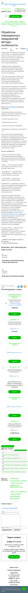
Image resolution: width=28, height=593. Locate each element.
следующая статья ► (20, 450)
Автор (2, 511)
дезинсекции (14, 214)
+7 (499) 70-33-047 (14, 582)
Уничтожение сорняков (18, 481)
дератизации (18, 212)
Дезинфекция (15, 496)
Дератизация (16, 494)
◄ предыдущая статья (7, 446)
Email (2, 513)
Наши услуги (14, 567)
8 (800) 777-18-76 (14, 578)
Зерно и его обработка (18, 491)
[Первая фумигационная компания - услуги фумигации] (14, 5)
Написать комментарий (9, 508)
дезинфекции (5, 214)
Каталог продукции (14, 570)
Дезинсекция (14, 498)
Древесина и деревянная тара (16, 486)
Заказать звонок (15, 16)
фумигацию (4, 221)
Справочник (14, 573)
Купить (15, 314)
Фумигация (14, 478)
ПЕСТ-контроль (16, 483)
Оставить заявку (14, 557)
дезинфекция (12, 107)
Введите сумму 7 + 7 (6, 527)
